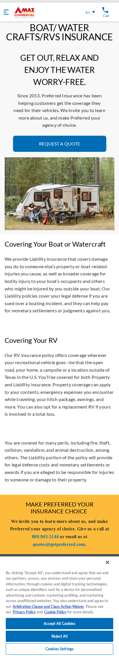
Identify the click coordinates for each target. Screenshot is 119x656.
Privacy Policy (24, 612)
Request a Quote (59, 143)
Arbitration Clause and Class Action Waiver (48, 606)
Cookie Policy (55, 612)
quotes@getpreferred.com (59, 544)
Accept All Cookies (59, 623)
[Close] (107, 562)
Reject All (59, 636)
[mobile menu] (6, 12)
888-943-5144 (45, 536)
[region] (59, 606)
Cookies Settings (59, 648)
